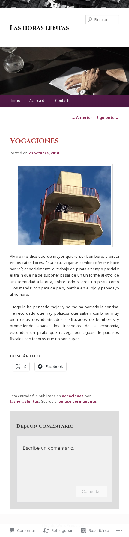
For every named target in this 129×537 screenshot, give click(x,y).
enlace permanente (77, 401)
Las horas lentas (39, 28)
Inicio (15, 100)
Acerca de (37, 100)
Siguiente (107, 117)
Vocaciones (73, 396)
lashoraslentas (24, 401)
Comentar (91, 491)
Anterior (82, 117)
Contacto (63, 100)
